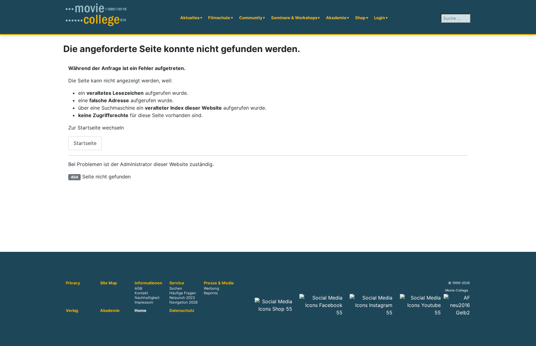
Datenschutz (181, 311)
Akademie (336, 17)
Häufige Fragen (182, 293)
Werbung (211, 288)
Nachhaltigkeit (147, 298)
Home (140, 311)
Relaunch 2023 (182, 298)
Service (176, 283)
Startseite (85, 143)
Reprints (211, 293)
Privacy (73, 283)
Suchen (175, 288)
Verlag (72, 311)
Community (250, 17)
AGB (138, 288)
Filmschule (219, 17)
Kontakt (141, 293)
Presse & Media (219, 283)
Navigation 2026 (183, 302)
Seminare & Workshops (294, 17)
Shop (360, 17)
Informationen (148, 283)
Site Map (108, 283)
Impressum (144, 302)
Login (379, 17)
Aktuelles (189, 17)
